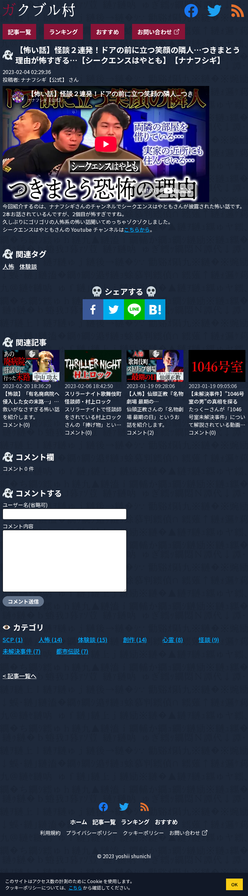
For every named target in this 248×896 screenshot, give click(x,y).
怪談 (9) (209, 639)
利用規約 (50, 833)
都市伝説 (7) (72, 651)
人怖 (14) (50, 639)
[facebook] (93, 309)
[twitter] (113, 309)
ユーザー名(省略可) (25, 505)
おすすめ (107, 31)
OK (234, 884)
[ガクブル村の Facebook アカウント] (191, 10)
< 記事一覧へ (19, 675)
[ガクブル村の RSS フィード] (237, 10)
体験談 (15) (93, 639)
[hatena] (155, 309)
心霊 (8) (172, 639)
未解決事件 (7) (22, 651)
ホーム (78, 821)
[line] (134, 309)
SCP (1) (13, 639)
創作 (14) (135, 639)
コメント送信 (23, 601)
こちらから (137, 229)
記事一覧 (19, 31)
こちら (75, 887)
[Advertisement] (124, 741)
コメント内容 (18, 526)
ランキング (63, 31)
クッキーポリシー (143, 833)
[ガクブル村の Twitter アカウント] (214, 10)
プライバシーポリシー (92, 833)
